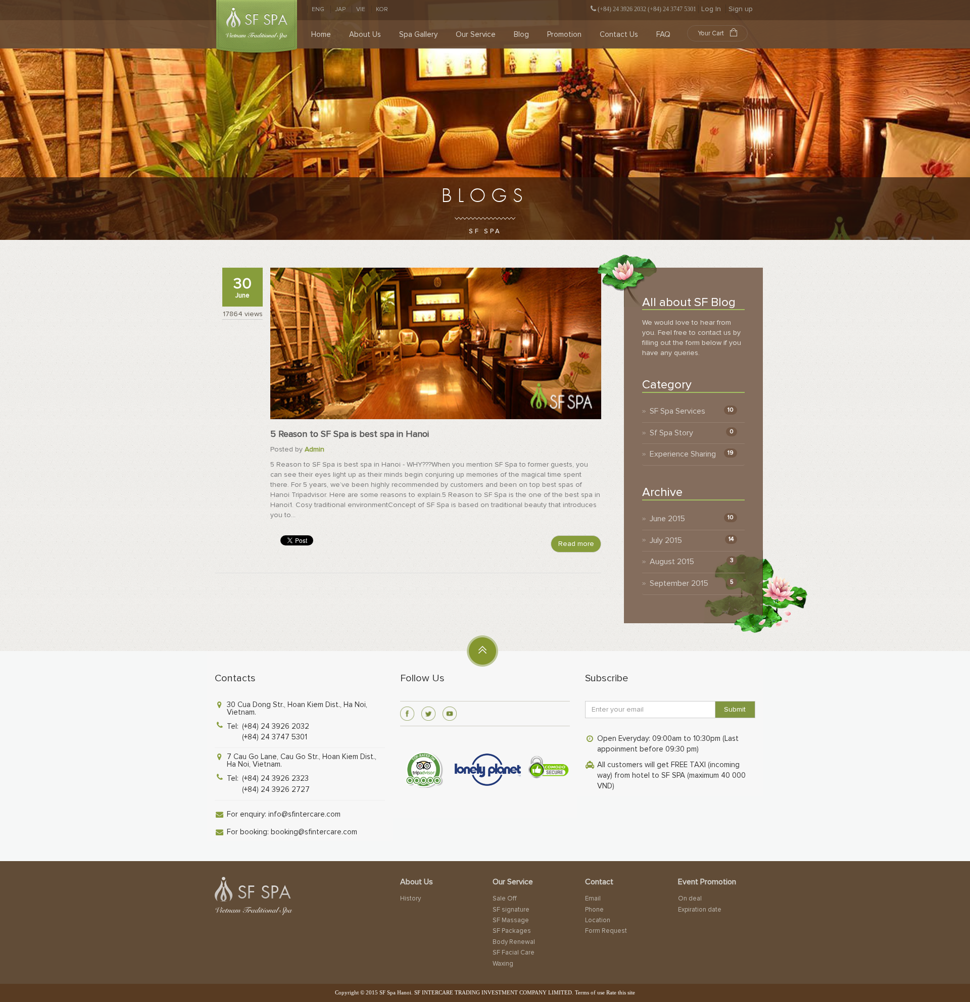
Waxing (503, 964)
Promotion (564, 34)
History (410, 898)
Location (597, 920)
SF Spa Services (677, 411)
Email (593, 898)
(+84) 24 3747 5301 (274, 736)
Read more (576, 543)
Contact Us (619, 34)
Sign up (741, 9)
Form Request (606, 931)
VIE (360, 9)
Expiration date (699, 910)
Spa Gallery (418, 34)
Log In (711, 9)
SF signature (511, 910)
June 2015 (667, 519)
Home (321, 34)
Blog (521, 34)
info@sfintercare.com (304, 814)
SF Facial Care (514, 952)
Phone (594, 910)
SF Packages (512, 931)
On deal (690, 898)
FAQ (663, 34)
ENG (318, 9)
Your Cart (711, 33)
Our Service (476, 34)
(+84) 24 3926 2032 (275, 726)
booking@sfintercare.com (314, 831)
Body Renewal (514, 942)
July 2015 (666, 540)
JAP (340, 9)
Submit (735, 709)
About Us (365, 34)
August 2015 (672, 562)
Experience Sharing (683, 454)
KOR (382, 9)
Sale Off (504, 898)
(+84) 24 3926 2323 (275, 778)
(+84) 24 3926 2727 (276, 789)
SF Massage (511, 920)
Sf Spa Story (671, 433)
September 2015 (679, 583)
